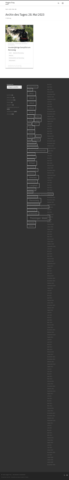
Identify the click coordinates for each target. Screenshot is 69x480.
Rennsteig (34, 200)
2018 (30, 120)
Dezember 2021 (51, 197)
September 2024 (51, 119)
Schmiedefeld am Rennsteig (38, 207)
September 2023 (51, 148)
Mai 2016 (49, 295)
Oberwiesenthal (32, 196)
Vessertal (31, 222)
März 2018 (49, 256)
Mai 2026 (49, 84)
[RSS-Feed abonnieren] (64, 475)
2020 (29, 123)
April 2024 (49, 131)
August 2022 (50, 177)
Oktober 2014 (50, 332)
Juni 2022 (49, 182)
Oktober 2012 (50, 388)
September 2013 (51, 364)
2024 (31, 136)
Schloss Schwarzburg (33, 204)
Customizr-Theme (24, 477)
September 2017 (51, 263)
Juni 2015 (49, 315)
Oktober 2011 (50, 418)
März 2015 (49, 322)
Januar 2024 (50, 138)
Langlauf (33, 185)
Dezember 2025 (51, 94)
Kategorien (10, 84)
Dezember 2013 (51, 356)
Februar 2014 (50, 352)
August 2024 (50, 121)
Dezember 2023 (51, 141)
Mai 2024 (49, 128)
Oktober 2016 (50, 283)
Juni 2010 (49, 447)
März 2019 (49, 236)
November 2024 (51, 114)
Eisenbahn (31, 157)
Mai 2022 (49, 185)
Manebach (31, 189)
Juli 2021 (49, 209)
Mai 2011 (49, 430)
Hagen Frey (9, 474)
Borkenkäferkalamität (37, 151)
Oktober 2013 (50, 361)
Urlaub (9, 114)
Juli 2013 (49, 369)
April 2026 (49, 87)
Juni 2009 (49, 455)
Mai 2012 (49, 401)
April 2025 (49, 106)
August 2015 (50, 310)
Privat (9, 102)
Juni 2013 (49, 371)
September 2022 (51, 175)
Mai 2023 (49, 158)
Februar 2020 (50, 224)
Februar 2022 (50, 192)
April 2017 (49, 271)
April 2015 (49, 320)
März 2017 (49, 273)
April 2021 (49, 212)
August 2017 (50, 266)
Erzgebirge (31, 167)
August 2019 (50, 229)
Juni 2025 (49, 104)
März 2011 (49, 435)
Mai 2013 (49, 374)
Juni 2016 (49, 293)
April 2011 (49, 432)
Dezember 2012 (51, 386)
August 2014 (50, 337)
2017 (38, 116)
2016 (30, 116)
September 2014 (51, 334)
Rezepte (9, 105)
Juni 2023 (49, 155)
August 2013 (50, 366)
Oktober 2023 (50, 146)
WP (9, 477)
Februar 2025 (50, 109)
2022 (31, 128)
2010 (29, 89)
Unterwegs (10, 111)
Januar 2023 (50, 168)
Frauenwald (33, 170)
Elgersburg (30, 159)
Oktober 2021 (50, 202)
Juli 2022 (49, 180)
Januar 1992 (50, 459)
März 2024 (49, 133)
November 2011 (51, 415)
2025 (38, 136)
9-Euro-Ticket (32, 86)
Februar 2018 (50, 258)
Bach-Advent (31, 142)
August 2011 (50, 423)
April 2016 (49, 298)
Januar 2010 (50, 450)
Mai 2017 (49, 268)
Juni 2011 (49, 428)
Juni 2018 (49, 249)
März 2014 (49, 349)
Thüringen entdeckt (13, 107)
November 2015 (51, 305)
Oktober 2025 (50, 97)
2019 (38, 120)
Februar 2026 (50, 92)
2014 (31, 108)
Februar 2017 (50, 276)
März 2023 (49, 163)
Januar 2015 (50, 327)
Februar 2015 (50, 325)
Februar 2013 (50, 381)
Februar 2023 (50, 165)
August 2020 (50, 217)
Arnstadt (36, 139)
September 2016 (51, 285)
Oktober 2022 (50, 173)
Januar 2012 (50, 410)
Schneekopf (32, 210)
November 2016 (51, 280)
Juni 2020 (49, 219)
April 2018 (49, 253)
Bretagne (10, 97)
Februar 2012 (50, 408)
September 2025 (51, 99)
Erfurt (32, 163)
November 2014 (51, 329)
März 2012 (49, 406)
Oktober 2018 (50, 244)
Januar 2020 (50, 227)
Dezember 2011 (51, 413)
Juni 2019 (49, 231)
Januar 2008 (50, 457)
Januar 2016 (50, 303)
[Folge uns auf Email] (67, 475)
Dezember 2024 (51, 111)
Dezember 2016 (51, 278)
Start (6, 9)
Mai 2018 (49, 251)
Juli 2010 (49, 445)
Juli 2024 (49, 124)
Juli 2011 (49, 425)
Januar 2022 (50, 195)
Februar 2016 (50, 300)
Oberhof (30, 191)
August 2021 (50, 207)
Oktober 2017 (50, 261)
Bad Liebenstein (32, 147)
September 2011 (51, 420)
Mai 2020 (49, 222)
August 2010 (50, 442)
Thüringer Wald (38, 218)
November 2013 (51, 359)
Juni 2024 (49, 126)
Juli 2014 (49, 339)
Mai (13, 9)
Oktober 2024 (50, 116)
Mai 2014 (49, 344)
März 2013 (49, 379)
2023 (10, 9)
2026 (29, 139)
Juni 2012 (49, 398)
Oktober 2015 (50, 307)
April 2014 (49, 347)
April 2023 (49, 160)
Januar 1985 (50, 462)
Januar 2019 (50, 241)
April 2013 (49, 376)
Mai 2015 (49, 317)
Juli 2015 (49, 312)
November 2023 (51, 143)
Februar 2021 (50, 214)
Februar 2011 (50, 437)
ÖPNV (31, 226)
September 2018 (51, 246)
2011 (31, 93)
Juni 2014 (49, 342)
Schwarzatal (33, 213)
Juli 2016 (49, 290)
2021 (36, 124)
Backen (9, 95)
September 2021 (51, 204)
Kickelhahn (32, 181)
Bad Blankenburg (32, 144)
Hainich (31, 173)
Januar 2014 (50, 354)
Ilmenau (33, 177)
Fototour (10, 100)
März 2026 (49, 89)
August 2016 (50, 288)
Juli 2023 (49, 153)
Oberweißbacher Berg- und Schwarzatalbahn (40, 194)
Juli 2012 (49, 396)
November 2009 (51, 452)
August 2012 (50, 393)
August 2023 (50, 151)
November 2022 (51, 170)
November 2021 (51, 200)
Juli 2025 (49, 101)
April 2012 (49, 403)
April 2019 (49, 234)
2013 (31, 103)
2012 (31, 98)
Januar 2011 (50, 440)
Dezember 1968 (51, 464)
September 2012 (51, 391)
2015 (31, 112)
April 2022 (49, 187)
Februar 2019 (50, 239)
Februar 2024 (50, 136)
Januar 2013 (50, 383)
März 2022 (49, 190)
